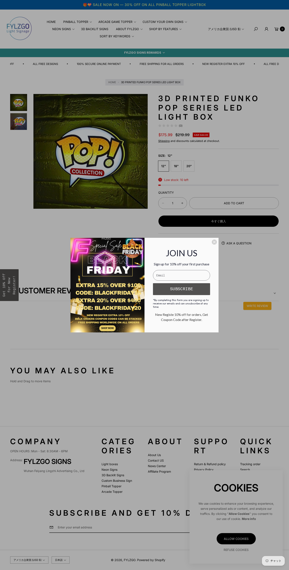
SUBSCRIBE (181, 289)
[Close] (214, 242)
